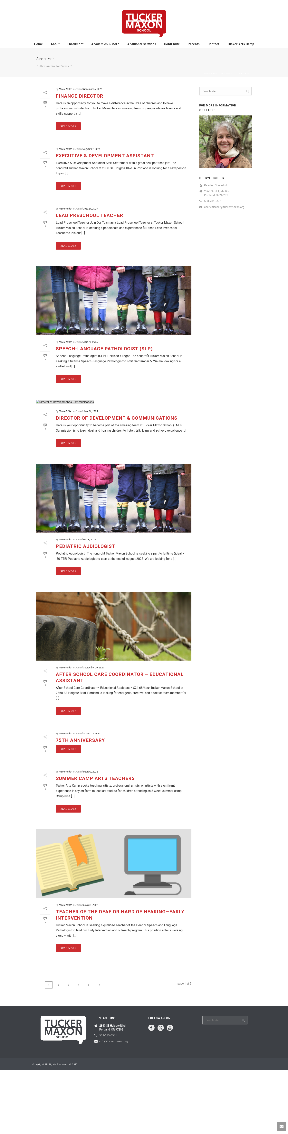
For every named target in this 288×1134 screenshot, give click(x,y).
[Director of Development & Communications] (113, 402)
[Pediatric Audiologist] (113, 498)
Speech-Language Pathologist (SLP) (104, 348)
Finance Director (79, 96)
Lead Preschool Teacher (89, 215)
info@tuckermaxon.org (113, 1041)
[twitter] (161, 1028)
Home (38, 44)
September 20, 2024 (93, 667)
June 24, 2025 (90, 208)
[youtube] (170, 1028)
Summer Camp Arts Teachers (95, 778)
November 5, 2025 (92, 89)
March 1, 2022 (90, 905)
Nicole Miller (65, 89)
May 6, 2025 (89, 539)
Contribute (172, 44)
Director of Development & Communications (116, 418)
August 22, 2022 (91, 733)
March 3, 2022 (90, 771)
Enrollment (75, 44)
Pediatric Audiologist (85, 546)
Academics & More (105, 44)
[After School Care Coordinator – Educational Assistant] (113, 626)
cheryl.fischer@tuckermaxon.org (224, 207)
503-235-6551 (213, 201)
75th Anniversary (80, 740)
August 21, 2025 (91, 149)
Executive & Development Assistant (105, 155)
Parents (194, 44)
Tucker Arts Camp (240, 44)
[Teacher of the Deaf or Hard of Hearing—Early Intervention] (113, 863)
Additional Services (141, 44)
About (55, 44)
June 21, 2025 (90, 411)
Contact (213, 44)
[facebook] (151, 1028)
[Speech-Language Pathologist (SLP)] (113, 300)
